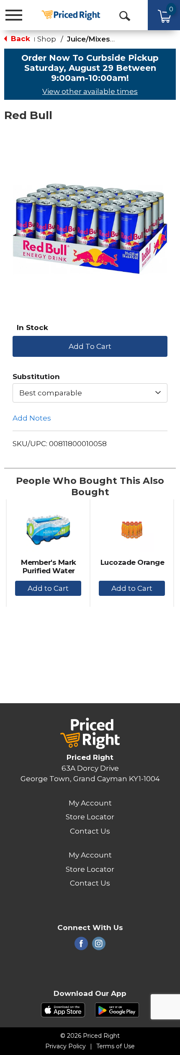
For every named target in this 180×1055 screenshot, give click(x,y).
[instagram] (98, 946)
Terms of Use (115, 1046)
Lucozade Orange (132, 562)
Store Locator (90, 817)
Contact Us (90, 831)
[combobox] (90, 393)
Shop (46, 39)
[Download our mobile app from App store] (63, 1009)
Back (19, 38)
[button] (90, 345)
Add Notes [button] (32, 418)
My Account (90, 803)
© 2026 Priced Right (90, 1035)
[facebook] (81, 946)
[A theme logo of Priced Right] (70, 14)
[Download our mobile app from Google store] (117, 1009)
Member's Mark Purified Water (48, 566)
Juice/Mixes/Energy (103, 39)
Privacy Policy (65, 1046)
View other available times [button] (90, 91)
